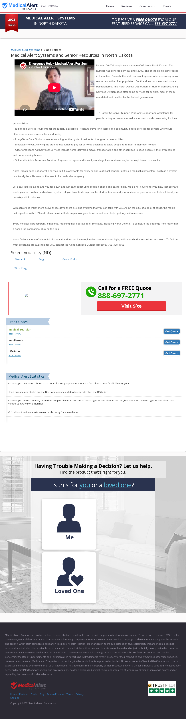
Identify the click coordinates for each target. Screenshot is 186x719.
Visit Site (131, 306)
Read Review (15, 333)
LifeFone (14, 351)
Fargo (42, 259)
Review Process (55, 694)
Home (110, 6)
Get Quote (171, 331)
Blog (42, 694)
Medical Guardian (20, 329)
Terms (69, 694)
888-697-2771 (121, 295)
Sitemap (14, 697)
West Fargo (21, 268)
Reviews (126, 6)
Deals (167, 6)
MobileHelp (16, 340)
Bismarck (20, 259)
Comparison (148, 6)
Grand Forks (69, 259)
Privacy (80, 694)
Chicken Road (17, 706)
